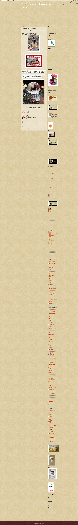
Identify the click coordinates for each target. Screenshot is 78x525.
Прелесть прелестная (52, 174)
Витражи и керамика (50, 213)
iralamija (50, 269)
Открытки (49, 232)
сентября (51, 178)
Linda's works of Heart (52, 384)
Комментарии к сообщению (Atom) (29, 133)
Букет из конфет (50, 210)
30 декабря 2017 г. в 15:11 (26, 118)
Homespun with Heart (52, 364)
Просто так (49, 243)
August (50, 404)
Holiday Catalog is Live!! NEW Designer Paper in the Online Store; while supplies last (52, 288)
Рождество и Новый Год (27, 112)
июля (50, 180)
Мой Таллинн (50, 229)
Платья (49, 238)
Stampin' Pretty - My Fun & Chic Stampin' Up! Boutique (52, 392)
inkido (50, 407)
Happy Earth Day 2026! (51, 267)
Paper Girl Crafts (51, 303)
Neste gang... (50, 316)
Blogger (43, 523)
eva (52, 113)
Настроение (49, 230)
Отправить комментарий (26, 128)
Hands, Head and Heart (52, 278)
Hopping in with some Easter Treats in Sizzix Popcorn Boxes (52, 428)
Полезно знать (50, 242)
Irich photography (25, 125)
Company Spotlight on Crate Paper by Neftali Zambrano (52, 311)
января (51, 187)
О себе (49, 231)
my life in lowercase (51, 389)
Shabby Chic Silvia (51, 433)
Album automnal (51, 322)
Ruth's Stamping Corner (52, 263)
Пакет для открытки (50, 236)
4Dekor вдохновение (52, 381)
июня (50, 181)
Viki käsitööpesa (51, 441)
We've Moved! (50, 370)
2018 (49, 168)
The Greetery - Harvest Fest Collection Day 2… (52, 294)
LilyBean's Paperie (51, 293)
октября (51, 177)
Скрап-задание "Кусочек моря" (52, 382)
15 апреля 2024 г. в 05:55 (26, 127)
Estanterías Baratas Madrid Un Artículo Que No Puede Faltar (52, 410)
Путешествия (50, 244)
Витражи (49, 212)
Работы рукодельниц (51, 245)
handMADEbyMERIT (51, 354)
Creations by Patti (51, 324)
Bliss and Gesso (51, 349)
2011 (49, 194)
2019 (49, 167)
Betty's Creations (51, 347)
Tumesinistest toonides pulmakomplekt (51, 355)
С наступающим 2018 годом (53, 171)
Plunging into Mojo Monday (52, 379)
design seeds (51, 284)
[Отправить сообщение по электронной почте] (28, 111)
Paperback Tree (51, 431)
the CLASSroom (51, 341)
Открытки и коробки (50, 234)
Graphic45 (50, 361)
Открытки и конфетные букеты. (52, 233)
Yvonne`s (50, 416)
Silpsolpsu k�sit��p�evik (52, 438)
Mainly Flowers (51, 421)
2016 (49, 188)
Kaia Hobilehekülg (51, 334)
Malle (24, 116)
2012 (49, 193)
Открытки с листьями (51, 235)
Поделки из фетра (50, 240)
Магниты (49, 227)
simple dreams (51, 427)
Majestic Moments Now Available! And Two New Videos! (53, 279)
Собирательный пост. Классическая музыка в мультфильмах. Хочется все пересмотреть (52, 338)
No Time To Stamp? (51, 275)
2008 (49, 197)
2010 (49, 195)
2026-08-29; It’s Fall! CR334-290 (52, 261)
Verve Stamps (51, 344)
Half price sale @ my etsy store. (52, 387)
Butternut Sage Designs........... (51, 378)
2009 (49, 196)
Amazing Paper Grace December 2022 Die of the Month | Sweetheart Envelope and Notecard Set (53, 300)
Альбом (49, 209)
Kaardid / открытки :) (51, 405)
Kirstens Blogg (51, 401)
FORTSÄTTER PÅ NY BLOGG (52, 425)
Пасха (49, 237)
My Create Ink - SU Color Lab (52, 437)
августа (51, 179)
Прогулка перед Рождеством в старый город (53, 173)
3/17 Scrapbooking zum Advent (52, 352)
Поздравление (50, 241)
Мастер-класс (50, 228)
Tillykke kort (50, 282)
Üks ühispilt (50, 419)
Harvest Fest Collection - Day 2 (52, 291)
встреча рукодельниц (51, 214)
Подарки (49, 239)
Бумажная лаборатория (52, 313)
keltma (50, 372)
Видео (49, 211)
